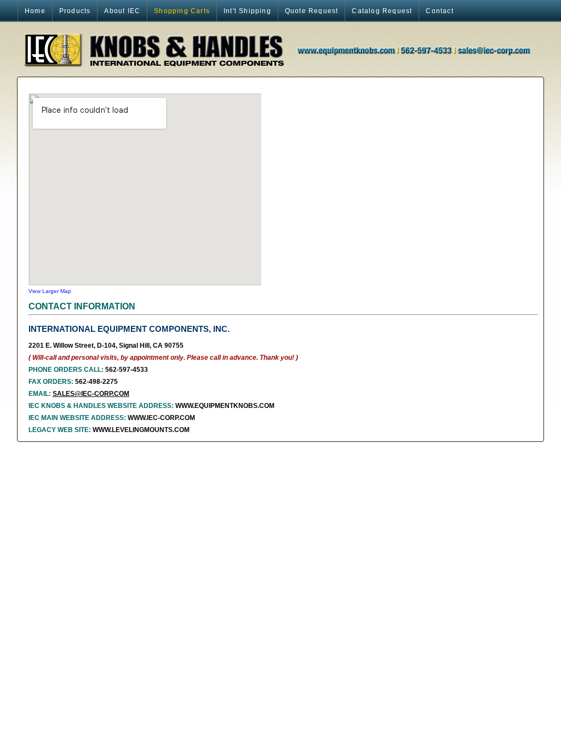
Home (35, 11)
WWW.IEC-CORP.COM (161, 418)
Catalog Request (382, 11)
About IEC (122, 11)
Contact (439, 11)
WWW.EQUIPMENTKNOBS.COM (224, 406)
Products (75, 11)
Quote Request (312, 11)
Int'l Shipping (247, 11)
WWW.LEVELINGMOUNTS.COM (141, 430)
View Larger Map (49, 291)
